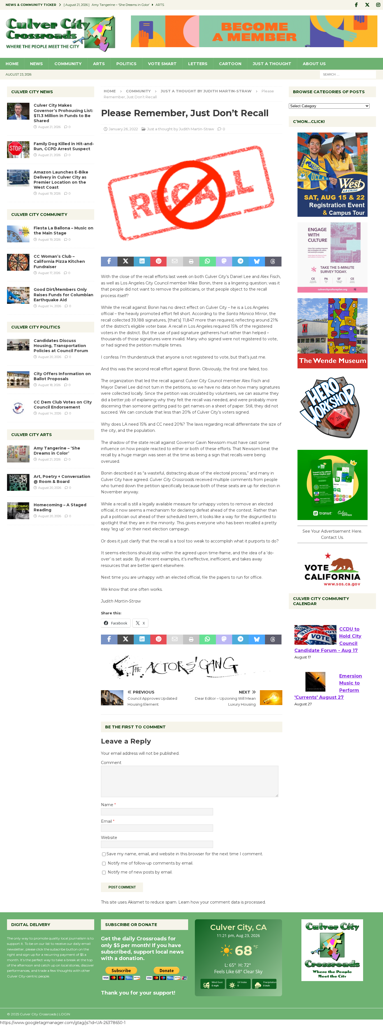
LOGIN (64, 1014)
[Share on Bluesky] (257, 262)
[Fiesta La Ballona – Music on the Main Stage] (18, 233)
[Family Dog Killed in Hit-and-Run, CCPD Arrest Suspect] (18, 149)
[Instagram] (378, 5)
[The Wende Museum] (332, 365)
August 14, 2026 (49, 306)
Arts (99, 63)
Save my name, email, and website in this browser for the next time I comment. (185, 853)
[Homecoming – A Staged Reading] (18, 510)
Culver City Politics (35, 327)
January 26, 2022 (123, 129)
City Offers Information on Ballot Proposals (62, 376)
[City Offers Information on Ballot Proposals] (18, 379)
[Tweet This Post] (125, 262)
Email (107, 821)
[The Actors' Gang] (191, 675)
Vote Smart (162, 63)
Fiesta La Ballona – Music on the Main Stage (63, 230)
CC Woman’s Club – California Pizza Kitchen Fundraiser (59, 261)
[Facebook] (356, 5)
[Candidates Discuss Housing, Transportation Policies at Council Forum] (18, 346)
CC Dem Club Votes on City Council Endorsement (63, 405)
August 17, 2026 (49, 273)
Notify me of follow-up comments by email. (150, 863)
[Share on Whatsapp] (207, 262)
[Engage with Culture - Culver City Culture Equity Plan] (332, 289)
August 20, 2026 (49, 357)
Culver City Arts (31, 434)
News (36, 63)
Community (68, 63)
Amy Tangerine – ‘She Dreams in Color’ (57, 451)
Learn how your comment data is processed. (222, 902)
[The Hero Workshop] (332, 441)
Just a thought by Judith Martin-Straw (180, 129)
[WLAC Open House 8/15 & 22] (332, 213)
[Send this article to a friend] (175, 262)
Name (107, 804)
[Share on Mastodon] (224, 262)
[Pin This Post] (158, 262)
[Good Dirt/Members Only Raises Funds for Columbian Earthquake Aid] (18, 295)
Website (109, 837)
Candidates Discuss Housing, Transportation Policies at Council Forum (61, 345)
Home (12, 63)
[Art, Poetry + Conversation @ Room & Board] (18, 482)
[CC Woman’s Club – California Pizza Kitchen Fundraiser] (18, 262)
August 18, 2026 (49, 385)
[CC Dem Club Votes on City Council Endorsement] (18, 408)
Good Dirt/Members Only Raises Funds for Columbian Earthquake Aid (63, 294)
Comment (111, 762)
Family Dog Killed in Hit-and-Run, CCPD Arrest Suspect (64, 146)
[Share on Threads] (273, 262)
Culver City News (32, 91)
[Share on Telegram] (240, 262)
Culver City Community (39, 214)
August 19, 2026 (49, 193)
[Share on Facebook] (109, 262)
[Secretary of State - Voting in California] (332, 582)
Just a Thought (272, 63)
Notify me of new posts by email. (140, 872)
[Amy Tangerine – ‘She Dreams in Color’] (18, 454)
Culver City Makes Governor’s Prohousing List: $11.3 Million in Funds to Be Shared (63, 113)
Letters (197, 63)
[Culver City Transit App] (332, 516)
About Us (314, 63)
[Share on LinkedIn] (142, 262)
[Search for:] (348, 74)
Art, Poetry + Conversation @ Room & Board (62, 479)
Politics (126, 63)
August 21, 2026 (49, 127)
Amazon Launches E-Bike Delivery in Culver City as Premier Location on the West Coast (61, 180)
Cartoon (230, 63)
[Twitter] (367, 5)
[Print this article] (191, 262)
